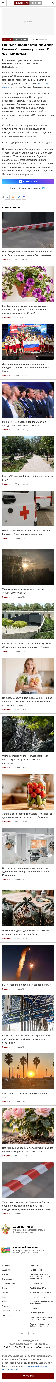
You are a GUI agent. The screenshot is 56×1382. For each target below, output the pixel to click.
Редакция (34, 1308)
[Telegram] (18, 197)
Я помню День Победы (40, 1297)
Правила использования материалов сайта (41, 1318)
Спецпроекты (36, 1283)
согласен (28, 1376)
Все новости (7, 1265)
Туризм (5, 1306)
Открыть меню (3, 3)
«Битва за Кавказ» (38, 1270)
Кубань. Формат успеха (40, 1292)
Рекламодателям (37, 1313)
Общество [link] (6, 259)
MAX (44, 188)
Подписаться (30, 181)
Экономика (7, 1279)
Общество (7, 39)
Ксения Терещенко (39, 39)
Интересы (6, 1315)
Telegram (34, 1334)
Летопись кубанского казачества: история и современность (40, 1276)
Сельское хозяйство (11, 1311)
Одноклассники (28, 1334)
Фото (4, 1297)
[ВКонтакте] (7, 197)
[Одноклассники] (13, 197)
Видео (4, 1302)
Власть (5, 1274)
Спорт (4, 1288)
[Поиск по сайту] (52, 3)
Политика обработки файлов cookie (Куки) (39, 1325)
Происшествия (8, 1283)
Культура (6, 1292)
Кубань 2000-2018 (38, 1288)
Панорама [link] (6, 317)
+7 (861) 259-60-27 (13, 1347)
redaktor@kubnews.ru (40, 1347)
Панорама (34, 1265)
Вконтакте (22, 1334)
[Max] (24, 197)
